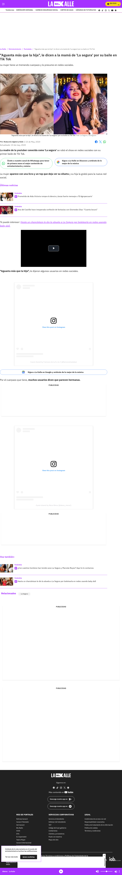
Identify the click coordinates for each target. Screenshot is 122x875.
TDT (50, 825)
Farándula (28, 49)
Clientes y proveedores (56, 834)
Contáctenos (53, 831)
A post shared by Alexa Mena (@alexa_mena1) (53, 505)
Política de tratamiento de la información (99, 825)
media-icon (61, 871)
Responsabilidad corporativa (94, 822)
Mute (97, 871)
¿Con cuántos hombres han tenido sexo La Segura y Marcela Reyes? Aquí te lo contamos (56, 568)
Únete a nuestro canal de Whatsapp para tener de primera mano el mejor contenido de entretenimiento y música (28, 163)
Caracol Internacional (23, 843)
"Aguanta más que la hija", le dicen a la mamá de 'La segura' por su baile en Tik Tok (64, 49)
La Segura (24, 594)
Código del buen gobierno (57, 828)
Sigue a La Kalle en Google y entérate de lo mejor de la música (56, 372)
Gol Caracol (20, 825)
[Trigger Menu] (3, 4)
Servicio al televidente (56, 819)
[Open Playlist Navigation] (119, 871)
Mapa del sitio (53, 840)
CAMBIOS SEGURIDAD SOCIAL (47, 10)
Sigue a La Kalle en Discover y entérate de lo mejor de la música (82, 162)
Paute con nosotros (55, 837)
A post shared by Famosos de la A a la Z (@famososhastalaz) (53, 362)
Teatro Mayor (20, 840)
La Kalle (3, 49)
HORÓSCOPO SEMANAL (24, 10)
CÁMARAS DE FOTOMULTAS (86, 10)
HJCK (18, 831)
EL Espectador (21, 837)
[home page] (61, 3)
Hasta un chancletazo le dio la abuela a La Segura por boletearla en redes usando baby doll (57, 581)
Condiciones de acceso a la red (95, 819)
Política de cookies (91, 828)
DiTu (17, 834)
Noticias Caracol (22, 819)
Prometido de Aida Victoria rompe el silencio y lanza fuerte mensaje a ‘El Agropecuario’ (55, 196)
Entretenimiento (15, 49)
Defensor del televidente (57, 822)
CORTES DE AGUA (66, 10)
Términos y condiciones (92, 831)
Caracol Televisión (22, 822)
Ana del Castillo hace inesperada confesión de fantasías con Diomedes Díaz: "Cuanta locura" (57, 209)
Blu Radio (19, 828)
